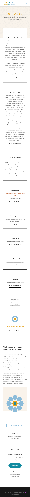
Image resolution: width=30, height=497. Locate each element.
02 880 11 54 (15, 224)
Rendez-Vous (15, 465)
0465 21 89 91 (15, 308)
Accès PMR (15, 449)
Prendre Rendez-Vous (15, 78)
